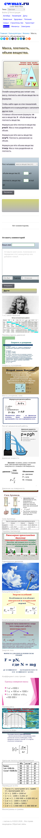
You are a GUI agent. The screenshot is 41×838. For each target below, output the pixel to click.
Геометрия (16, 16)
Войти (4, 12)
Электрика (25, 26)
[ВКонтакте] (4, 39)
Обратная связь (19, 824)
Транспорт (29, 23)
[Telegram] (10, 39)
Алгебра (6, 16)
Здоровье (18, 19)
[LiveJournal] (24, 39)
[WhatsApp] (18, 39)
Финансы (15, 26)
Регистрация (14, 12)
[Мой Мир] (21, 39)
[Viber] (15, 39)
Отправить (8, 286)
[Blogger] (26, 39)
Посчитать (8, 192)
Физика (6, 26)
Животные (7, 19)
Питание (28, 19)
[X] (12, 39)
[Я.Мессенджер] (1, 39)
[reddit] (29, 39)
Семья (6, 23)
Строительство (16, 23)
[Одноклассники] (7, 39)
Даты (25, 16)
